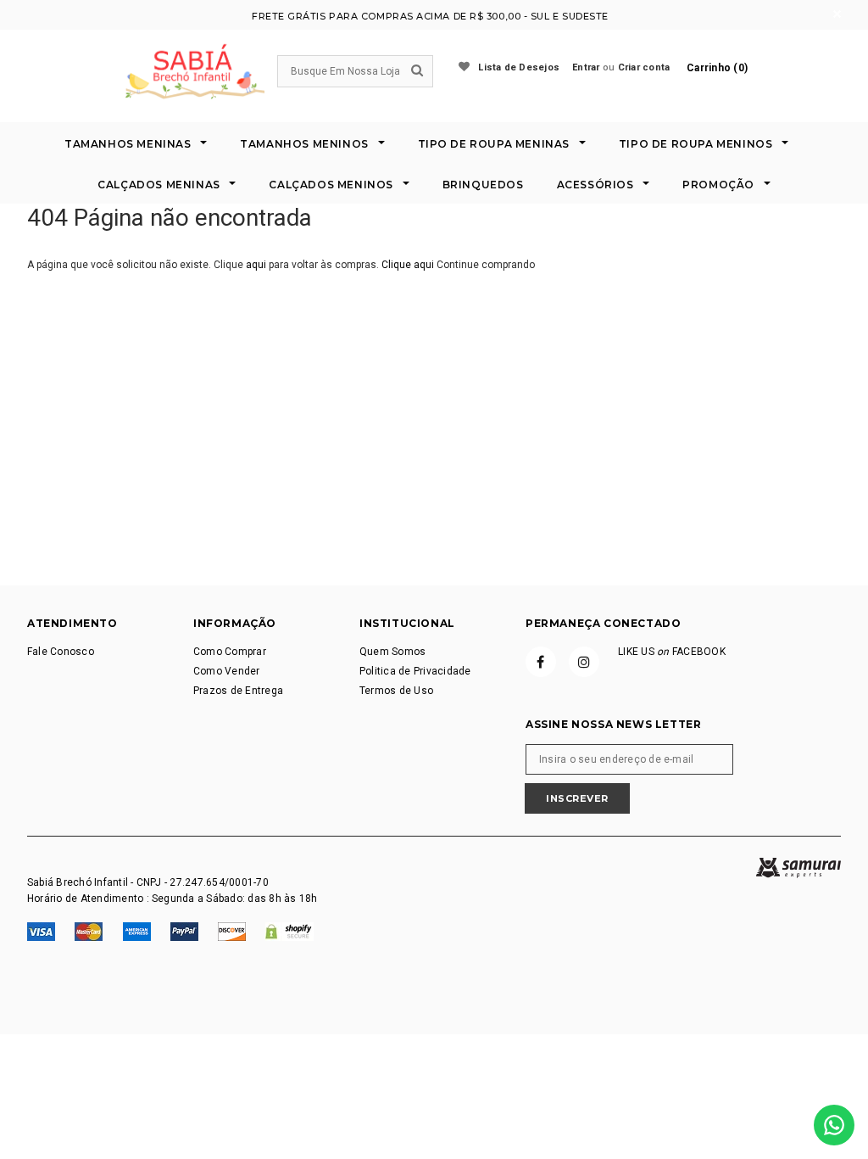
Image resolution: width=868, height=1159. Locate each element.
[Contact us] (834, 1125)
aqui (256, 265)
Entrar (585, 67)
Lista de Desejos (518, 67)
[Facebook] (541, 662)
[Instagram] (584, 662)
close (837, 14)
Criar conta (644, 67)
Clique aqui (409, 265)
